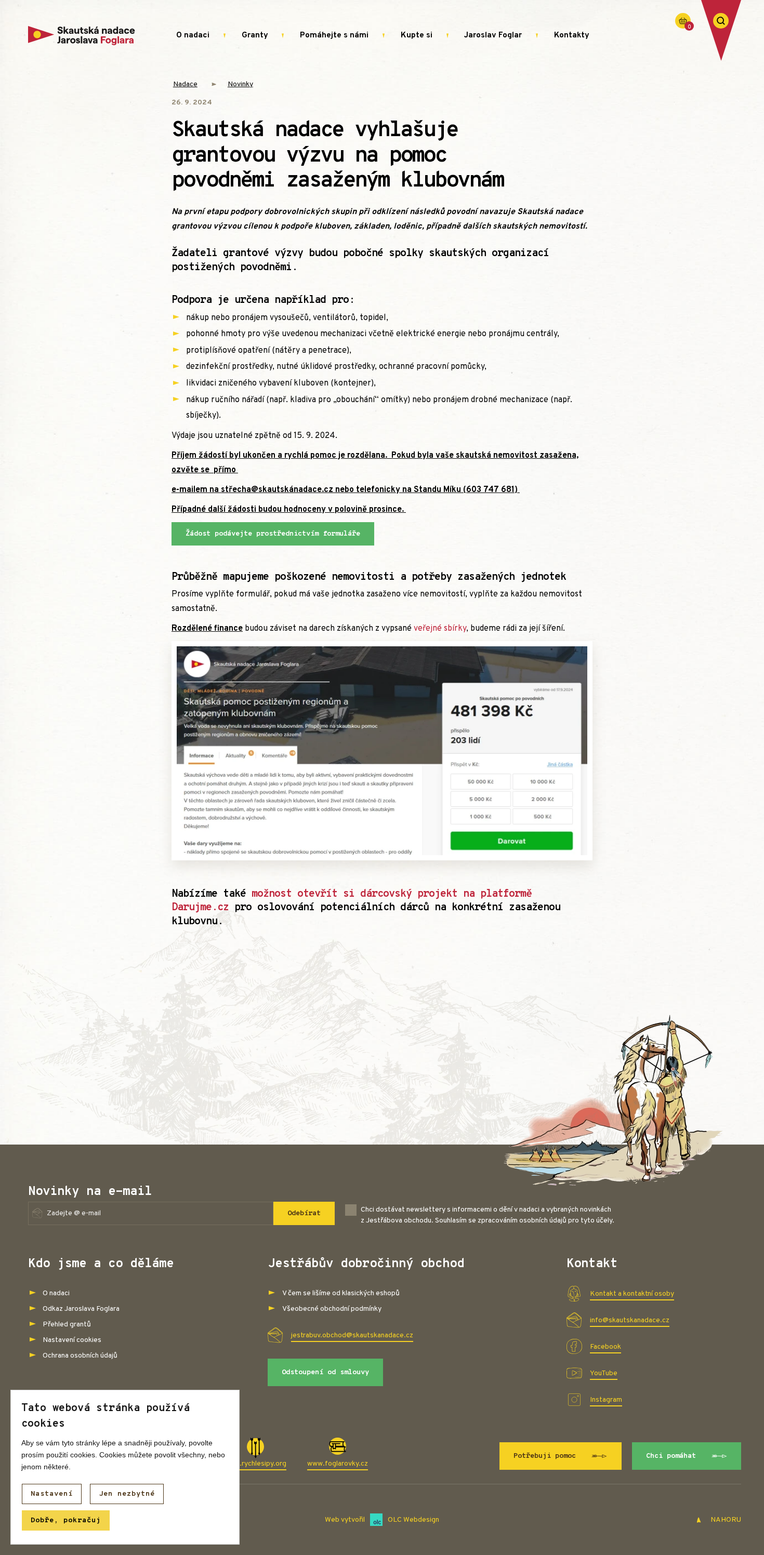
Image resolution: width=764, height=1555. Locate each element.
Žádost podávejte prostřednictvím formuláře (273, 533)
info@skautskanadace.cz (629, 1320)
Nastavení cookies (72, 1340)
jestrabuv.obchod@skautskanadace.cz (352, 1335)
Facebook (605, 1347)
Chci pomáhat (671, 1456)
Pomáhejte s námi (334, 35)
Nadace (185, 84)
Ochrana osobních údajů (80, 1355)
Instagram (606, 1399)
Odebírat (304, 1213)
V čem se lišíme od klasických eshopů (341, 1293)
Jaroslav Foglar (493, 35)
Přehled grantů (67, 1324)
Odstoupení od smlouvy (325, 1372)
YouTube (603, 1373)
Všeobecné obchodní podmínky (331, 1309)
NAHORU (725, 1520)
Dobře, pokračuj (66, 1520)
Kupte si (416, 35)
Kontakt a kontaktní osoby (632, 1294)
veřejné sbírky (440, 628)
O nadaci (192, 35)
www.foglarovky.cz (337, 1463)
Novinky (240, 84)
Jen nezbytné (127, 1494)
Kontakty (571, 35)
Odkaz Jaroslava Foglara (81, 1309)
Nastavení (52, 1494)
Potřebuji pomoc (544, 1456)
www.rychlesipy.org (255, 1463)
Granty (255, 35)
